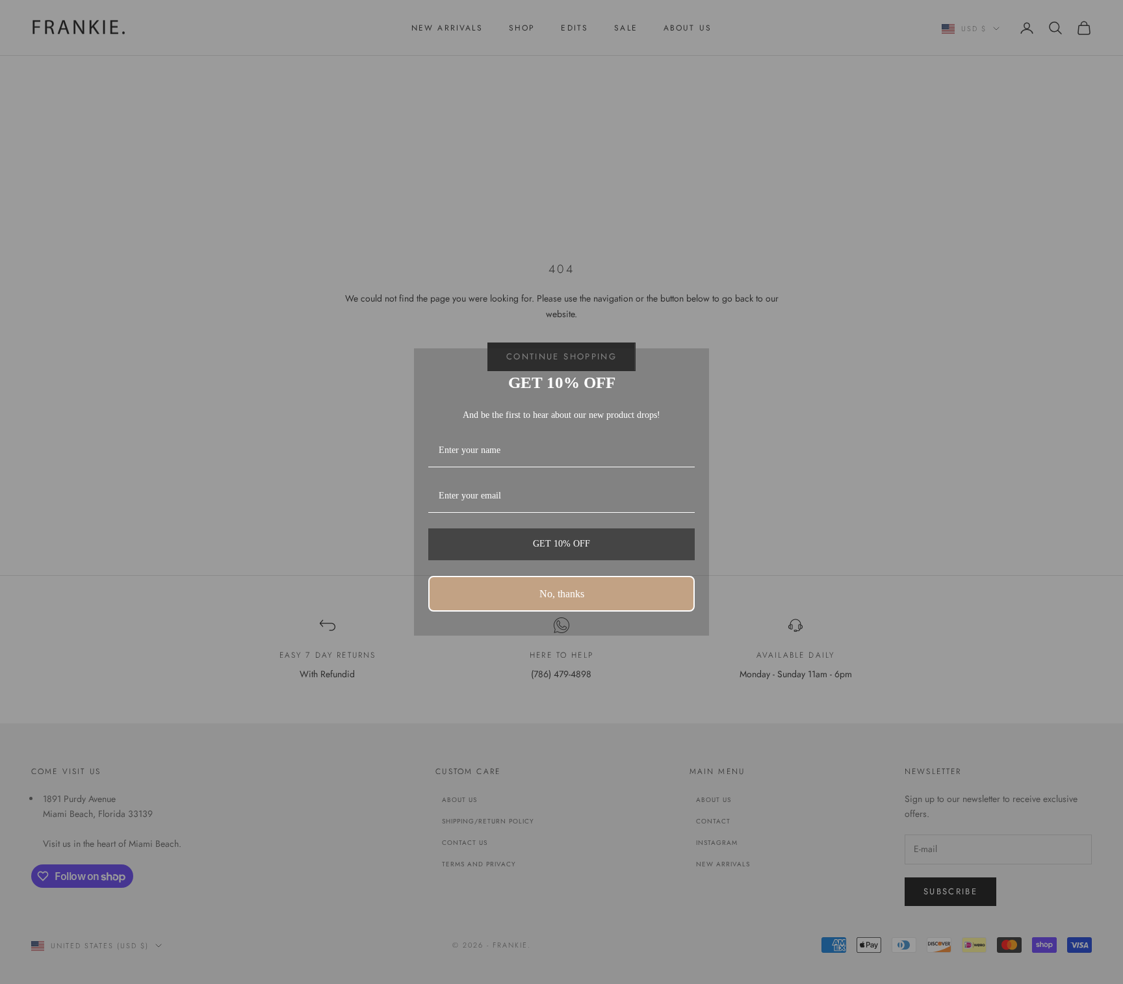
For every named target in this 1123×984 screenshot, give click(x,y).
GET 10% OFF (561, 544)
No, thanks (561, 593)
